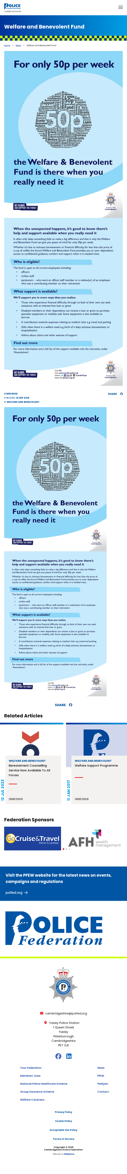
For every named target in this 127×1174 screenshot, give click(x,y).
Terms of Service (63, 1139)
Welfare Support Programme (96, 765)
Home (7, 45)
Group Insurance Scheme (37, 1092)
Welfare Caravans (32, 1100)
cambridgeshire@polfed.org (66, 1013)
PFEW (100, 1076)
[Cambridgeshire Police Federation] (12, 8)
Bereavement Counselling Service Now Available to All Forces (29, 770)
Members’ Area (30, 1076)
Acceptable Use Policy (63, 1130)
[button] (60, 849)
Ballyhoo (69, 1154)
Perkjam (102, 1084)
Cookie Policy (63, 1121)
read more (16, 799)
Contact (103, 1092)
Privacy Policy (63, 1112)
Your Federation (31, 1068)
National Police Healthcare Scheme (43, 1084)
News (18, 45)
